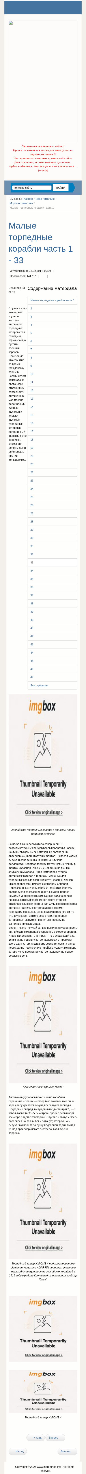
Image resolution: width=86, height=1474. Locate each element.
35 (32, 579)
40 (32, 619)
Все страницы (39, 685)
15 (32, 415)
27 (32, 513)
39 (32, 611)
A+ (68, 216)
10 (32, 374)
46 (32, 669)
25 (32, 497)
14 (32, 406)
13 (32, 398)
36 (32, 587)
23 (32, 480)
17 (32, 431)
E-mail (52, 276)
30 (32, 538)
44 (32, 652)
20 (32, 456)
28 (32, 521)
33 (32, 562)
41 (32, 628)
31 (32, 546)
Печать (43, 276)
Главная (27, 198)
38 (32, 603)
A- (76, 216)
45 (32, 660)
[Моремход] (25, 7)
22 (32, 472)
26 (32, 505)
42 (32, 636)
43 (32, 644)
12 (32, 390)
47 (32, 677)
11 (31, 382)
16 (32, 423)
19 (32, 447)
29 (32, 529)
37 (32, 595)
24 (32, 488)
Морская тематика (21, 203)
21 (32, 464)
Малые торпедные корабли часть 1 (52, 300)
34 (32, 570)
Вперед (54, 1437)
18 (32, 439)
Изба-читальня (45, 198)
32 (32, 554)
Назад (37, 1437)
